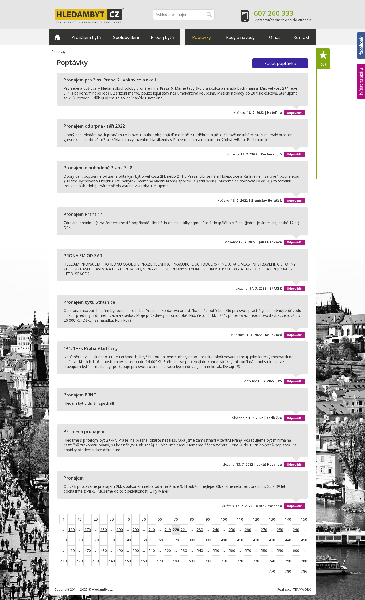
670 (160, 560)
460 (71, 550)
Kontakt (301, 37)
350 (144, 540)
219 (168, 529)
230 (200, 529)
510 (152, 550)
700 (208, 560)
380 (192, 540)
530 (184, 550)
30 (112, 519)
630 (95, 560)
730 (256, 560)
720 (240, 560)
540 (200, 550)
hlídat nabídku (361, 71)
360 (160, 540)
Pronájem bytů (86, 37)
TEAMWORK (302, 589)
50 (144, 519)
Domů (57, 37)
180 (103, 529)
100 (224, 519)
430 (272, 540)
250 (232, 529)
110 (240, 519)
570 (248, 550)
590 (280, 550)
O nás (275, 37)
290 (296, 529)
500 (136, 550)
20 (96, 519)
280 (280, 529)
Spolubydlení (126, 37)
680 (176, 560)
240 (216, 529)
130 (272, 519)
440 (288, 540)
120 (256, 519)
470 (87, 550)
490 (120, 550)
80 (192, 519)
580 (264, 550)
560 (232, 550)
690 (192, 560)
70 (176, 519)
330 (111, 540)
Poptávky (201, 37)
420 (256, 540)
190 (120, 529)
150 (304, 519)
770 (272, 571)
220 (176, 529)
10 (79, 519)
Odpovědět (295, 113)
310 (79, 540)
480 (103, 550)
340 (128, 540)
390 (208, 540)
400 (224, 540)
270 (264, 529)
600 (296, 550)
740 (272, 560)
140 (288, 519)
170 (87, 529)
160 (71, 529)
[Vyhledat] (209, 15)
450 (304, 540)
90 (208, 519)
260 (248, 529)
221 (184, 529)
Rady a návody (240, 37)
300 (63, 540)
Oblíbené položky (323, 64)
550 (216, 550)
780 (288, 571)
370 (176, 540)
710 (224, 560)
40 (128, 519)
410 (240, 540)
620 (79, 560)
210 (152, 529)
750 (288, 560)
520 (168, 550)
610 (63, 560)
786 (304, 571)
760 (304, 560)
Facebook (361, 34)
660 (144, 560)
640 (111, 560)
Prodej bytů (162, 37)
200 (136, 529)
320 (95, 540)
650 (128, 560)
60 (160, 519)
